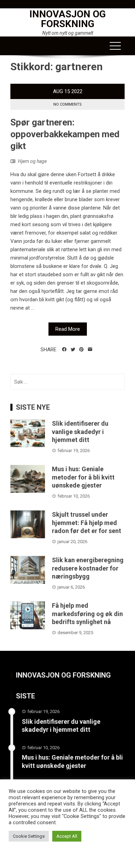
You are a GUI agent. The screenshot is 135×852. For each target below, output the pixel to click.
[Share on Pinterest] (81, 350)
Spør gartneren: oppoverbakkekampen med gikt (64, 134)
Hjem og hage (32, 161)
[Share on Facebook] (64, 350)
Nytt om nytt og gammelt (67, 33)
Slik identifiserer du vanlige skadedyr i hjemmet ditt (80, 431)
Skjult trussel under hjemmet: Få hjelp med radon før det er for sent (86, 522)
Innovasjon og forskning (67, 19)
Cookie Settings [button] (29, 836)
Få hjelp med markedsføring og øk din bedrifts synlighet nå (87, 613)
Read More (67, 329)
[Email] (90, 350)
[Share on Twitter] (73, 350)
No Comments (67, 104)
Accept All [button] (66, 836)
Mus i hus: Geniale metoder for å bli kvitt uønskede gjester (83, 477)
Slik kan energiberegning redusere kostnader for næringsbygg (88, 568)
